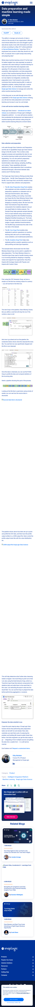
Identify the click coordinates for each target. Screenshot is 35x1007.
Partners (4, 969)
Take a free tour (11, 817)
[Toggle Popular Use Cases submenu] (32, 961)
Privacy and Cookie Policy (23, 993)
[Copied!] (19, 786)
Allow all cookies (14, 999)
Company (4, 975)
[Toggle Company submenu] (32, 976)
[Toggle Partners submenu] (32, 970)
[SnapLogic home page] (9, 949)
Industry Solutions (6, 963)
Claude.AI (18, 33)
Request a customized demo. (21, 748)
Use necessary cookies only (13, 1002)
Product (12, 773)
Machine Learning (9, 779)
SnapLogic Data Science (9, 89)
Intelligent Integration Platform (18, 777)
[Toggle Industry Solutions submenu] (32, 964)
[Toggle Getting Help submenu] (32, 973)
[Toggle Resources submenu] (32, 967)
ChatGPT (7, 33)
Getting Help (5, 972)
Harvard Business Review (11, 49)
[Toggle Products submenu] (32, 958)
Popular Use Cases (7, 960)
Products (4, 957)
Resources (4, 966)
